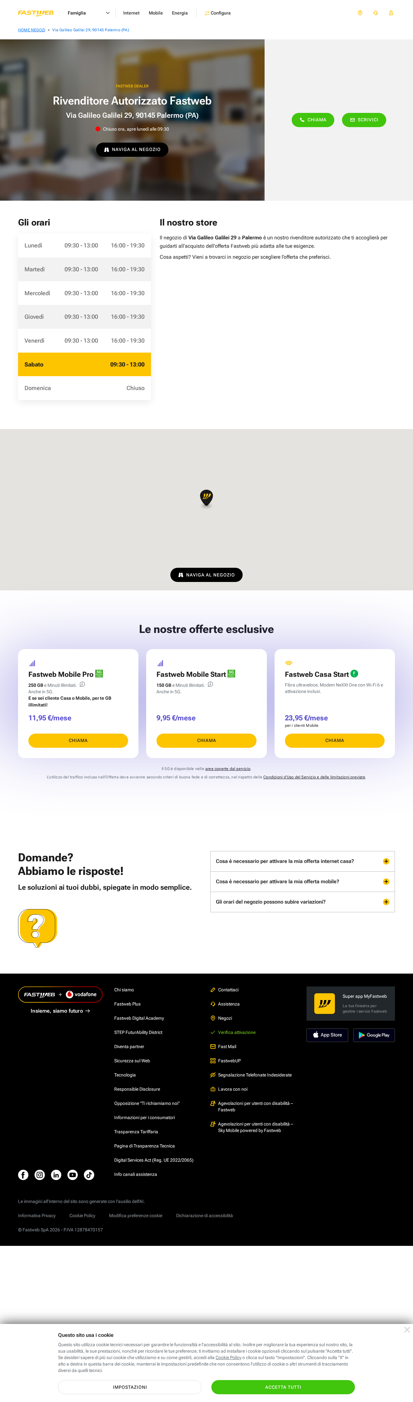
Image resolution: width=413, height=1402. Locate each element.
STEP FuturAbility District (138, 1032)
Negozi (225, 1018)
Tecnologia (125, 1074)
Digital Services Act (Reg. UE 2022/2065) (154, 1160)
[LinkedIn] (56, 1175)
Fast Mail (227, 1046)
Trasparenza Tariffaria (136, 1131)
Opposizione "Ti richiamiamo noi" (147, 1103)
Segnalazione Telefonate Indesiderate (255, 1074)
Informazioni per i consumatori (144, 1117)
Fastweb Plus (127, 1003)
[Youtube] (72, 1175)
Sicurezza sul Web (132, 1060)
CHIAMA (78, 740)
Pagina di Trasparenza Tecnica (144, 1145)
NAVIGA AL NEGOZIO (136, 149)
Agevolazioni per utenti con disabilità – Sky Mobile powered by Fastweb (255, 1127)
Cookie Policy (82, 1215)
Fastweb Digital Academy (139, 1018)
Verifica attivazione (237, 1032)
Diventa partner (129, 1046)
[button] (206, 500)
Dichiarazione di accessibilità (204, 1215)
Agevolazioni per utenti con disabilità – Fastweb (255, 1106)
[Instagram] (40, 1175)
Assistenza (229, 1003)
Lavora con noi (232, 1089)
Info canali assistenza (135, 1174)
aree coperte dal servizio (227, 768)
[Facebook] (23, 1175)
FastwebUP (229, 1060)
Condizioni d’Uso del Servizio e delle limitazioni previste (314, 777)
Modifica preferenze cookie (135, 1215)
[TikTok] (89, 1175)
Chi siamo (124, 989)
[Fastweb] (41, 13)
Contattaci (228, 989)
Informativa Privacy (36, 1215)
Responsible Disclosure (137, 1089)
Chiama (317, 119)
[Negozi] (360, 13)
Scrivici (368, 119)
